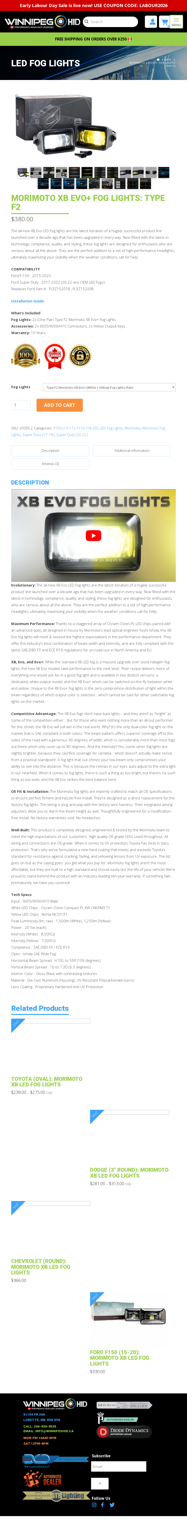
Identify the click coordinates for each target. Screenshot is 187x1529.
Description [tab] (50, 450)
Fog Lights (20, 386)
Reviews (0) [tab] (50, 463)
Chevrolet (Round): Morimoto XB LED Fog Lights (40, 1267)
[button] (176, 22)
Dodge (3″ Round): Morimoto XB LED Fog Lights (129, 1173)
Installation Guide (27, 300)
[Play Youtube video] (93, 535)
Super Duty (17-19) (38, 434)
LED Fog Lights (111, 428)
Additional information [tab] (132, 450)
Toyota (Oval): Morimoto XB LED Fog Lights (46, 1082)
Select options (52, 1064)
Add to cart (59, 405)
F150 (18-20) (87, 428)
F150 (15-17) (64, 428)
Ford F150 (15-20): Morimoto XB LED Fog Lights (119, 1358)
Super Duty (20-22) (72, 434)
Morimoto (133, 428)
